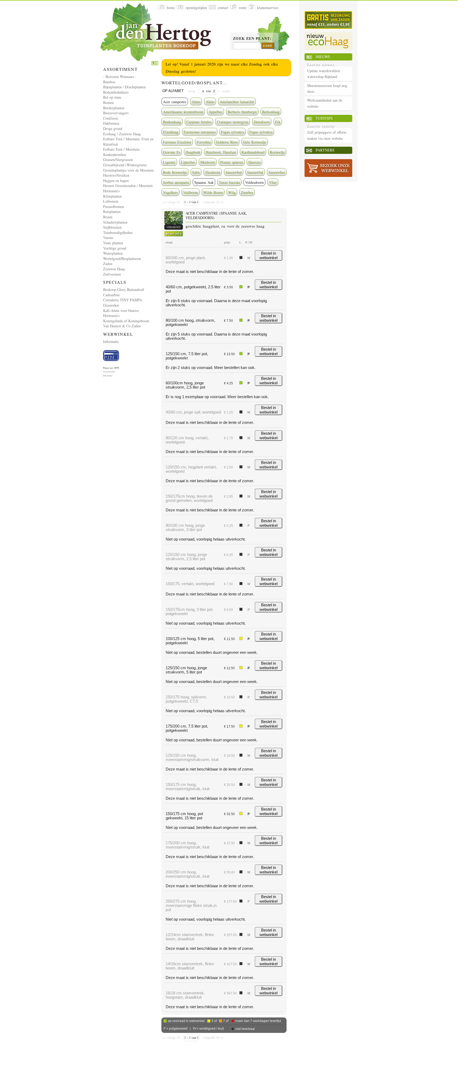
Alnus (196, 101)
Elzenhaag (170, 131)
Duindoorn (262, 121)
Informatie (111, 341)
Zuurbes (247, 192)
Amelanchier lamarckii (237, 101)
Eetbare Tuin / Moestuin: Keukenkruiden (121, 152)
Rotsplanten (112, 211)
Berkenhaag (271, 111)
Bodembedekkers (116, 92)
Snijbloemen (112, 227)
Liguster (169, 162)
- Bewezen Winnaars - (119, 76)
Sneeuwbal (234, 172)
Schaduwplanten (115, 222)
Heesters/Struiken (116, 175)
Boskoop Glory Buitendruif (123, 289)
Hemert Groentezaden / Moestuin (128, 185)
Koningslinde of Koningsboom (126, 320)
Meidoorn (207, 162)
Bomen (108, 102)
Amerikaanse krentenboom (183, 111)
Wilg (232, 192)
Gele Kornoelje (254, 142)
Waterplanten (113, 253)
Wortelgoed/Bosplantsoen (122, 258)
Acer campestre (174, 101)
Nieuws (323, 56)
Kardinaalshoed (253, 152)
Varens (108, 237)
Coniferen (110, 118)
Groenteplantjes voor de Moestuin (128, 170)
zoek (267, 45)
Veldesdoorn (254, 182)
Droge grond (112, 128)
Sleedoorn (212, 172)
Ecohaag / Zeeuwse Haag (122, 133)
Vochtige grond (114, 248)
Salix (196, 172)
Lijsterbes (188, 162)
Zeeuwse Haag (114, 268)
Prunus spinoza (231, 162)
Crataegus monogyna (232, 121)
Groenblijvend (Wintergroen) (125, 164)
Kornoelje (277, 152)
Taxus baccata (229, 182)
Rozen (107, 216)
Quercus (254, 162)
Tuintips (324, 118)
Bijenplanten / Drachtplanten (124, 86)
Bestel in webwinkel (268, 255)
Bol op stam (112, 97)
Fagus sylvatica (232, 131)
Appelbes (215, 111)
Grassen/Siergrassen (118, 159)
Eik (277, 121)
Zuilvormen (112, 274)
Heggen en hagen (116, 180)
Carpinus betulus (199, 121)
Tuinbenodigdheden (118, 232)
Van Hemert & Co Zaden (122, 325)
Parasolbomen (113, 206)
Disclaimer (108, 375)
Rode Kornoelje (175, 172)
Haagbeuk (193, 152)
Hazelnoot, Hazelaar (221, 152)
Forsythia (204, 142)
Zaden (107, 263)
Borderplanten (113, 107)
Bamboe (109, 81)
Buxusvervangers (116, 112)
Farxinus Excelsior (177, 142)
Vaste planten (113, 242)
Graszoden (111, 305)
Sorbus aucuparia (176, 182)
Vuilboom (190, 192)
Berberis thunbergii (242, 111)
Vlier (273, 182)
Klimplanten (112, 196)
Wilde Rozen (213, 192)
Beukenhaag (172, 121)
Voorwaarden (109, 371)
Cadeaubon (111, 294)
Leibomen (110, 201)
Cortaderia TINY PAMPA (122, 299)
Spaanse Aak (204, 182)
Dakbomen (111, 123)
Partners (325, 150)
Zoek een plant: (252, 38)
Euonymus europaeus (200, 131)
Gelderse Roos (227, 142)
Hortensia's (111, 190)
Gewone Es (171, 152)
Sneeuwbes (276, 172)
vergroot (173, 227)
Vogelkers (170, 192)
